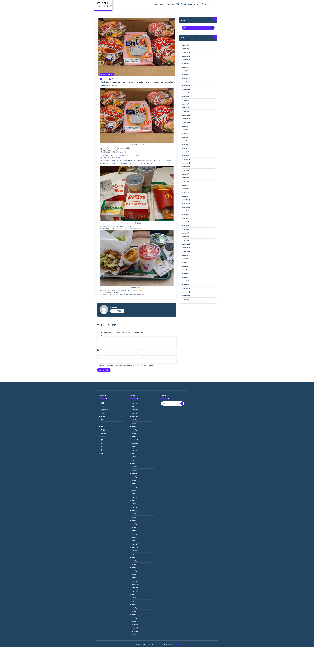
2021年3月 (186, 233)
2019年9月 (186, 299)
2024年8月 (186, 96)
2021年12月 (186, 200)
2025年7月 (186, 67)
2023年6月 (186, 137)
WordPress (176, 644)
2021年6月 (186, 222)
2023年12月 (186, 115)
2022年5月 (186, 181)
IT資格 (103, 403)
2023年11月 (186, 119)
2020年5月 (186, 270)
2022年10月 (186, 166)
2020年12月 (186, 244)
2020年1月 (186, 284)
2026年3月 (186, 49)
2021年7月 (186, 218)
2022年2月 (186, 192)
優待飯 (108, 74)
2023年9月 (186, 126)
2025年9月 (186, 63)
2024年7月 (186, 100)
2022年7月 (186, 174)
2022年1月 (186, 196)
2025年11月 (186, 56)
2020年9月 (186, 255)
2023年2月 (186, 152)
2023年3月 (186, 148)
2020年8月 (186, 259)
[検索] (212, 27)
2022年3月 (186, 189)
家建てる (103, 436)
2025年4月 (186, 78)
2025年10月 (186, 60)
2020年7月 (186, 262)
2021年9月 (186, 211)
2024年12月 (186, 85)
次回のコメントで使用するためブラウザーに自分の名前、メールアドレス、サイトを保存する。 (127, 365)
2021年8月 (186, 214)
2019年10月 (186, 295)
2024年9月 (186, 93)
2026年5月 (186, 45)
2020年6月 (186, 266)
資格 (102, 453)
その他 (103, 416)
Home (156, 4)
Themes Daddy (159, 644)
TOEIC (102, 406)
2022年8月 (186, 170)
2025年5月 (186, 74)
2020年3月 (186, 277)
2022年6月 (186, 178)
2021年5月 (186, 225)
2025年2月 (186, 82)
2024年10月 (186, 89)
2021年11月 (186, 203)
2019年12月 (186, 288)
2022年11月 (186, 163)
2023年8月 (186, 130)
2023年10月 (186, 122)
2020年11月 (186, 248)
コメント (100, 335)
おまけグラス (105, 410)
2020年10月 (186, 251)
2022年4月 (186, 185)
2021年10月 (186, 207)
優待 (104, 74)
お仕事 (103, 413)
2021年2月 (186, 237)
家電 (102, 440)
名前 (99, 350)
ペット (103, 423)
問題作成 (103, 433)
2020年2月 (186, 281)
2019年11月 (186, 292)
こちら (117, 157)
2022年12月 (186, 159)
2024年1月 (186, 111)
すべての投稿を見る (117, 311)
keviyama (105, 79)
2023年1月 (186, 155)
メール (140, 350)
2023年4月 (186, 144)
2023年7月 (186, 133)
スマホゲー (104, 420)
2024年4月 (186, 108)
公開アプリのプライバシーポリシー (188, 4)
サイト (99, 358)
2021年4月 (186, 229)
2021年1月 (186, 240)
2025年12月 (186, 52)
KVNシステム (169, 4)
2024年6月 (186, 104)
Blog (161, 4)
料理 (102, 443)
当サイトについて (208, 4)
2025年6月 (186, 71)
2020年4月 (186, 273)
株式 (112, 74)
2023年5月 (186, 141)
